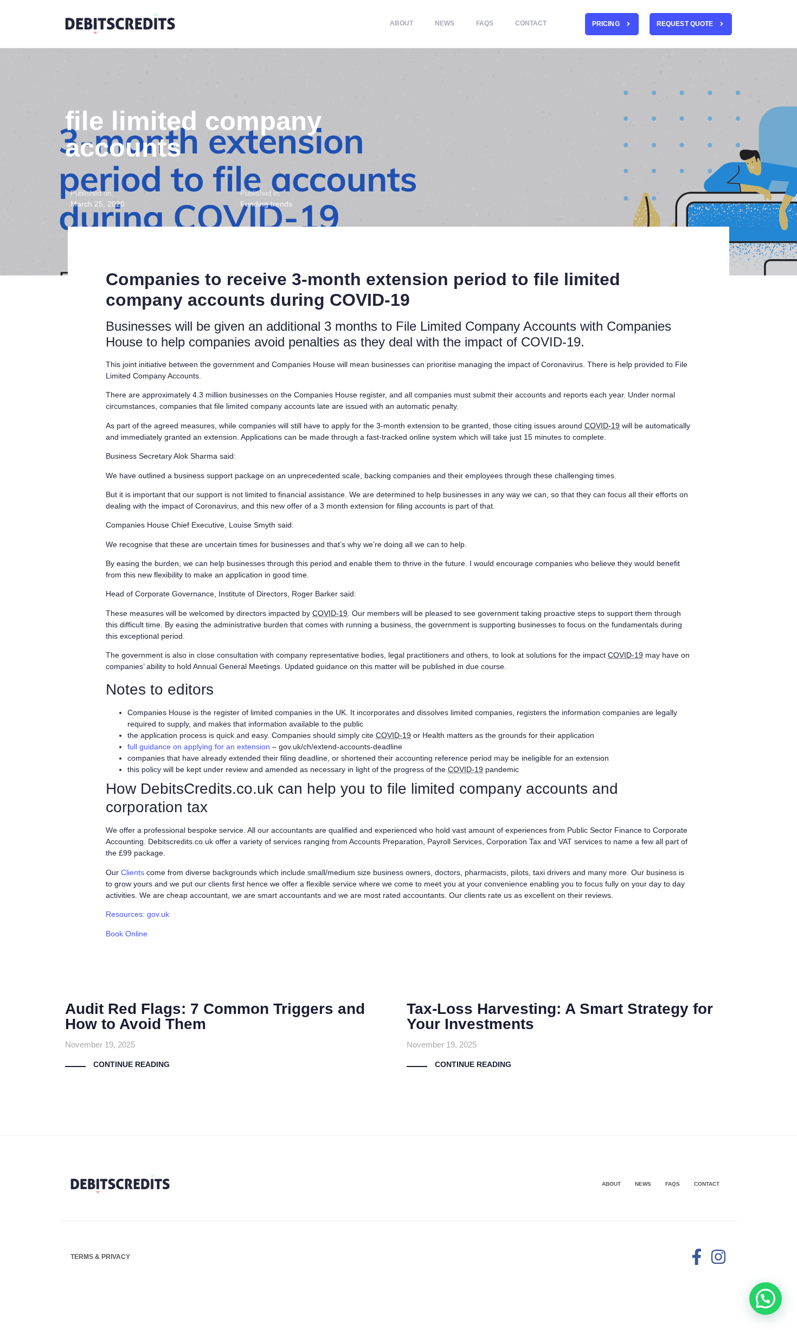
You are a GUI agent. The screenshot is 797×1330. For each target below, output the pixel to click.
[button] (765, 1298)
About (401, 23)
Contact (531, 23)
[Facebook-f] (697, 1257)
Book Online (126, 933)
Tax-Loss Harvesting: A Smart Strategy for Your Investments (560, 1016)
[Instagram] (718, 1257)
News (444, 23)
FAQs (484, 23)
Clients (132, 872)
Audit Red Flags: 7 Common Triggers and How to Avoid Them (215, 1016)
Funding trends (266, 204)
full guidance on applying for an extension (198, 746)
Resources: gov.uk (139, 914)
